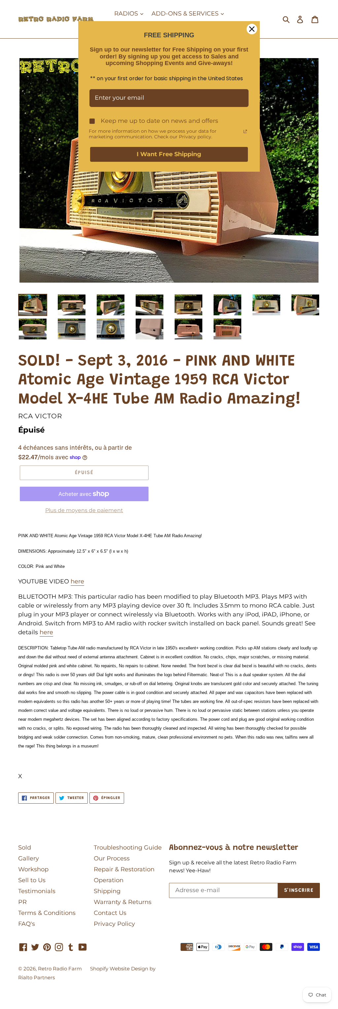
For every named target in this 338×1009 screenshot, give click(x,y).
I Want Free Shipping (169, 154)
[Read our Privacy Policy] (245, 131)
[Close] (252, 29)
